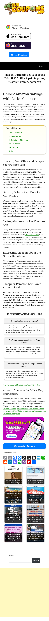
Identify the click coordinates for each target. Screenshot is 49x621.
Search (12, 556)
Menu (41, 66)
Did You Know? (14, 144)
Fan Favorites (14, 147)
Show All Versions (19, 55)
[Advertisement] (24, 592)
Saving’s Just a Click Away (18, 140)
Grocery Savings (15, 136)
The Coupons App (32, 235)
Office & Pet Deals (16, 133)
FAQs (11, 151)
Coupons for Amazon (24, 446)
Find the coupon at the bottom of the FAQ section (21, 385)
